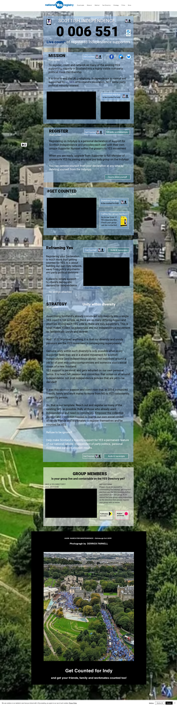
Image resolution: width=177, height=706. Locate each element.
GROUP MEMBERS (90, 473)
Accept (169, 703)
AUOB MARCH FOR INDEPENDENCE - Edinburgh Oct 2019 (88, 538)
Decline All (160, 703)
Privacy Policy (73, 703)
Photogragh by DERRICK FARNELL (89, 543)
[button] (24, 145)
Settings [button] (151, 703)
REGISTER (58, 131)
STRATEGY (56, 304)
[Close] (175, 703)
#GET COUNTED (61, 191)
